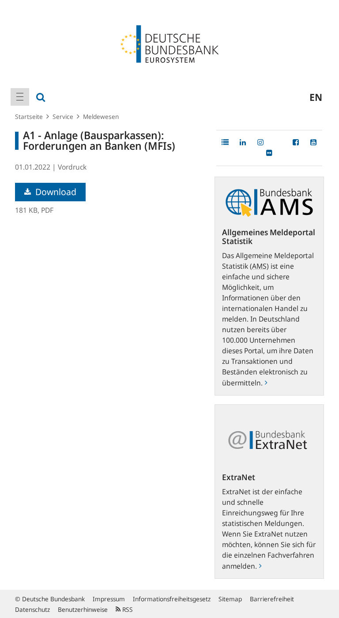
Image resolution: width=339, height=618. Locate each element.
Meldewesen (101, 116)
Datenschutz (32, 609)
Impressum (109, 599)
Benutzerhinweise (83, 609)
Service (63, 116)
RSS (127, 609)
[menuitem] (20, 97)
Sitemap (230, 599)
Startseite (29, 116)
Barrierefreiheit (272, 599)
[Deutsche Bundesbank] (169, 43)
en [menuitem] (315, 97)
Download (54, 192)
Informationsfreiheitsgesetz (172, 599)
